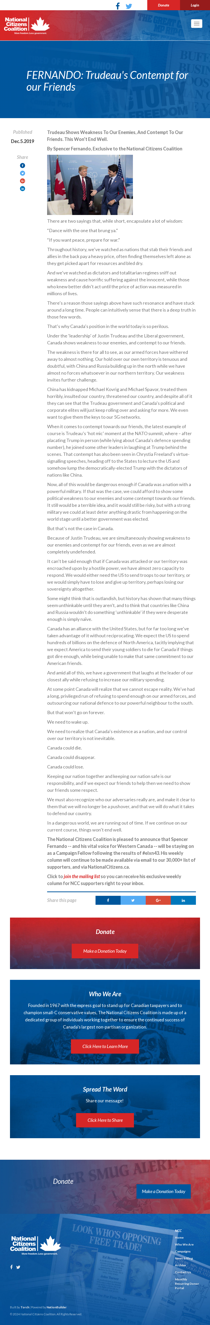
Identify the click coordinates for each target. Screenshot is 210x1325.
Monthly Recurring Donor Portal (187, 1283)
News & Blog (184, 1258)
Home (179, 1237)
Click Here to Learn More (105, 1046)
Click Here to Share (105, 1120)
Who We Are (184, 1244)
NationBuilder (57, 1307)
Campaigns (183, 1251)
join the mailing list (82, 876)
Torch (24, 1307)
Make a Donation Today (105, 951)
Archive (180, 1265)
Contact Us (183, 1272)
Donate (163, 5)
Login (195, 5)
